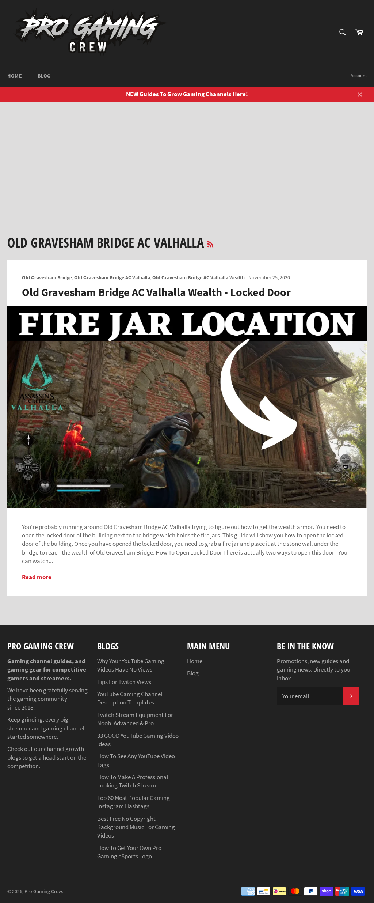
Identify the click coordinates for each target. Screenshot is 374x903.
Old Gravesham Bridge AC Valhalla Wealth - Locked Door (156, 292)
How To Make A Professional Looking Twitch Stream (132, 781)
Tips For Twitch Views (124, 682)
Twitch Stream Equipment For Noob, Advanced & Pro (135, 719)
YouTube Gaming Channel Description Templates (129, 698)
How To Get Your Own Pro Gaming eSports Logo (129, 852)
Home (14, 75)
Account (359, 75)
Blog (45, 75)
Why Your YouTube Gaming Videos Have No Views (130, 665)
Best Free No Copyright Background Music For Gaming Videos (136, 827)
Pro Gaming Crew (43, 891)
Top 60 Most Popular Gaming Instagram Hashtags (133, 802)
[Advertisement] (187, 157)
